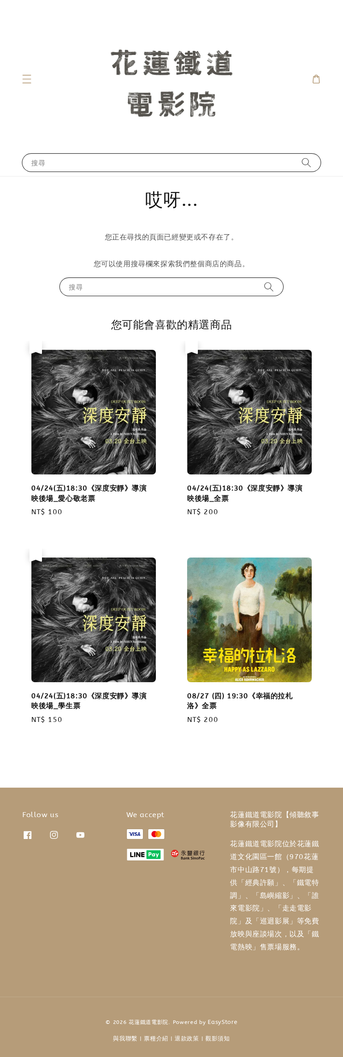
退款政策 (187, 1038)
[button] (27, 79)
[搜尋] (306, 162)
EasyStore (222, 1022)
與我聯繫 (125, 1038)
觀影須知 (217, 1038)
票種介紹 (156, 1038)
